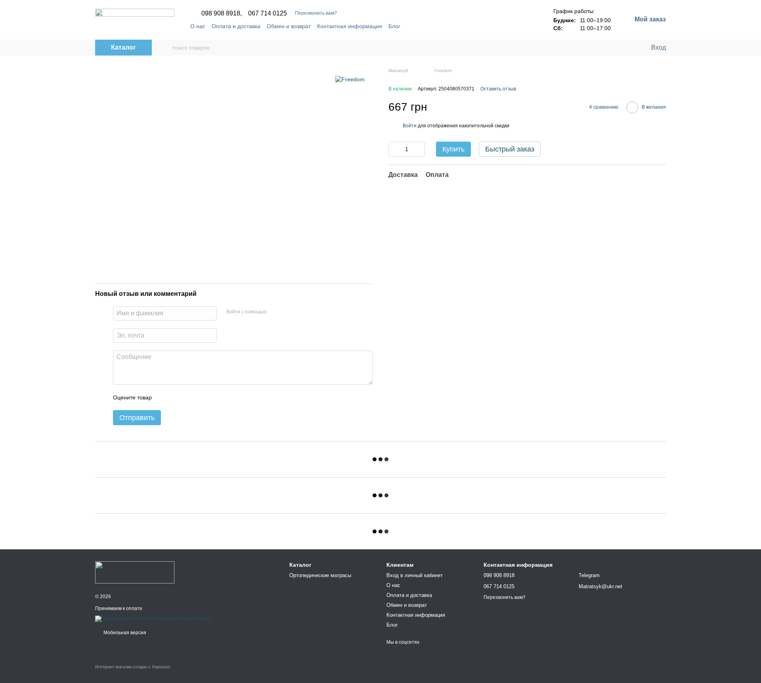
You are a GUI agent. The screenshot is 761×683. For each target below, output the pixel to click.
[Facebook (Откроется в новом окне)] (424, 26)
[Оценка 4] (203, 397)
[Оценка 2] (177, 397)
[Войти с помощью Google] (288, 312)
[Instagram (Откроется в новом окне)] (433, 26)
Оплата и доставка (236, 26)
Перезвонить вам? (316, 13)
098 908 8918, (221, 13)
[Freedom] (350, 79)
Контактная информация (349, 26)
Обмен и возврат (289, 26)
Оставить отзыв (498, 89)
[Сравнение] (612, 48)
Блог (394, 26)
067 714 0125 (267, 13)
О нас (197, 26)
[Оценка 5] (215, 397)
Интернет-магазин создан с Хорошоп (132, 666)
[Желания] (628, 48)
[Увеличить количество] (418, 149)
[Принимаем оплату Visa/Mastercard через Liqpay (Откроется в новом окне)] (153, 619)
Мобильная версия (124, 632)
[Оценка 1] (165, 397)
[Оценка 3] (190, 397)
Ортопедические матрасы (320, 575)
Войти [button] (410, 126)
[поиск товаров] (166, 47)
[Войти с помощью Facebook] (275, 312)
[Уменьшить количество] (394, 149)
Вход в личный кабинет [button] (414, 575)
